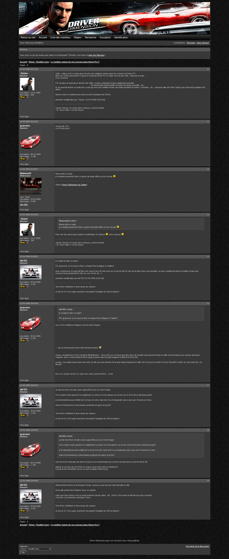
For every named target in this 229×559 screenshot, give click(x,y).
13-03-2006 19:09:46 (29, 481)
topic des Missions (96, 55)
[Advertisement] (114, 533)
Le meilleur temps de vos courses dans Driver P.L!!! (75, 62)
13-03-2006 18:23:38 (29, 214)
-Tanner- (24, 73)
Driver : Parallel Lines (39, 62)
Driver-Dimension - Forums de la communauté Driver (114, 18)
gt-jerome (25, 126)
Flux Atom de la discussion (197, 546)
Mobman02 (25, 173)
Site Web (24, 204)
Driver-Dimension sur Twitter (74, 185)
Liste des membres (60, 37)
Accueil (43, 37)
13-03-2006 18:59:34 (29, 385)
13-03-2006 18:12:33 (29, 69)
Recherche (90, 37)
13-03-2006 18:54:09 (29, 303)
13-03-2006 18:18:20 (29, 121)
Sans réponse (203, 43)
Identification (121, 37)
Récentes (191, 43)
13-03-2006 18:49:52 (29, 256)
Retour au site (28, 37)
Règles (77, 37)
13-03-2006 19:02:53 (29, 430)
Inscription (105, 37)
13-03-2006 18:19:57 (29, 169)
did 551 (23, 260)
